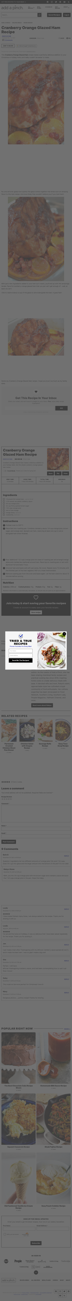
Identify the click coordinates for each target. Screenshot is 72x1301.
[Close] (64, 634)
